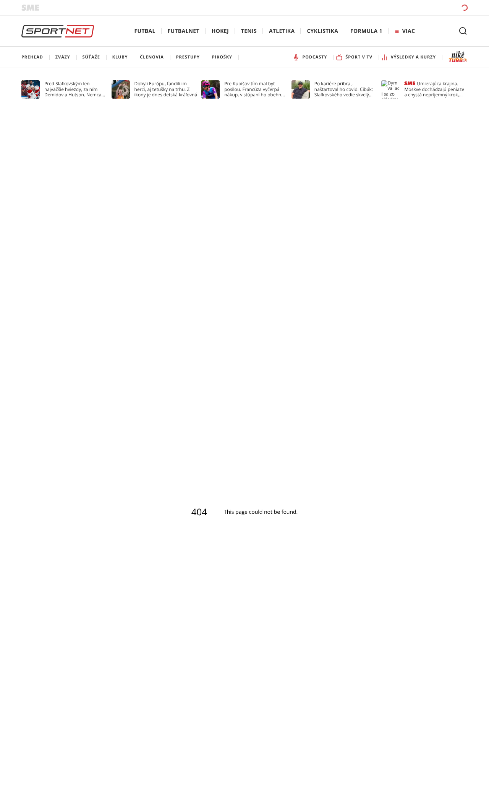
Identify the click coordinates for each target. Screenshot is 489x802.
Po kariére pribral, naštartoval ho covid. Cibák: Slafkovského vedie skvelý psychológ (343, 89)
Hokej (220, 31)
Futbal (144, 31)
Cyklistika (322, 31)
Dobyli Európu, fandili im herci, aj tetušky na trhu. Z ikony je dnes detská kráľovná (166, 89)
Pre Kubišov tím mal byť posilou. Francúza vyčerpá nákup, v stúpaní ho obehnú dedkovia (254, 89)
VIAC (408, 31)
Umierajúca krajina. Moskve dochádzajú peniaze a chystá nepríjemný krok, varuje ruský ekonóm (434, 89)
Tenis (249, 31)
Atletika (282, 31)
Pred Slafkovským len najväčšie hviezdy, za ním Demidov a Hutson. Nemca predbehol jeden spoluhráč (73, 89)
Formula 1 (366, 31)
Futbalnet (183, 31)
